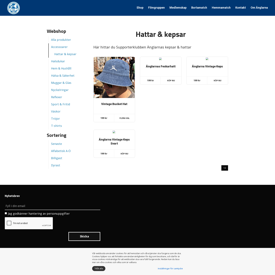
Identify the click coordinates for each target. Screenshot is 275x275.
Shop (140, 7)
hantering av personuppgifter (49, 213)
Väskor (55, 111)
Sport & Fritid (60, 104)
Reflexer (56, 97)
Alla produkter (61, 40)
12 (224, 167)
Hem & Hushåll (61, 68)
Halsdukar (58, 61)
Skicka (84, 236)
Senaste (56, 144)
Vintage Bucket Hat (114, 104)
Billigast (56, 158)
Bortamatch (199, 7)
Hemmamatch (221, 7)
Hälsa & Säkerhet (62, 75)
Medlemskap (178, 7)
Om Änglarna (259, 7)
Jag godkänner (39, 213)
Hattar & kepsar (65, 54)
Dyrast (55, 165)
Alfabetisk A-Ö (61, 151)
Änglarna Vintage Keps (207, 66)
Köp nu (171, 80)
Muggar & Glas (61, 83)
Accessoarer (59, 47)
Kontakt (240, 7)
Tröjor (55, 118)
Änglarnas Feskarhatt (161, 66)
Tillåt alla (99, 268)
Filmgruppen (156, 7)
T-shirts (56, 126)
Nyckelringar (60, 90)
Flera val (125, 118)
